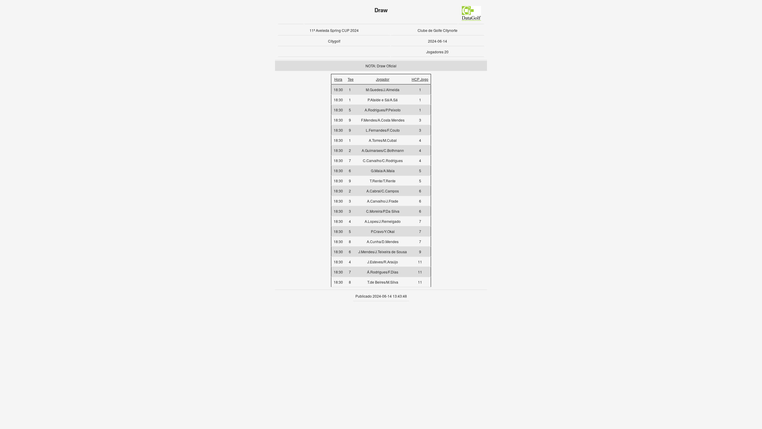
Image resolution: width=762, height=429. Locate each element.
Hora (338, 79)
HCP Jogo (420, 79)
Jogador (382, 79)
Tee (351, 79)
